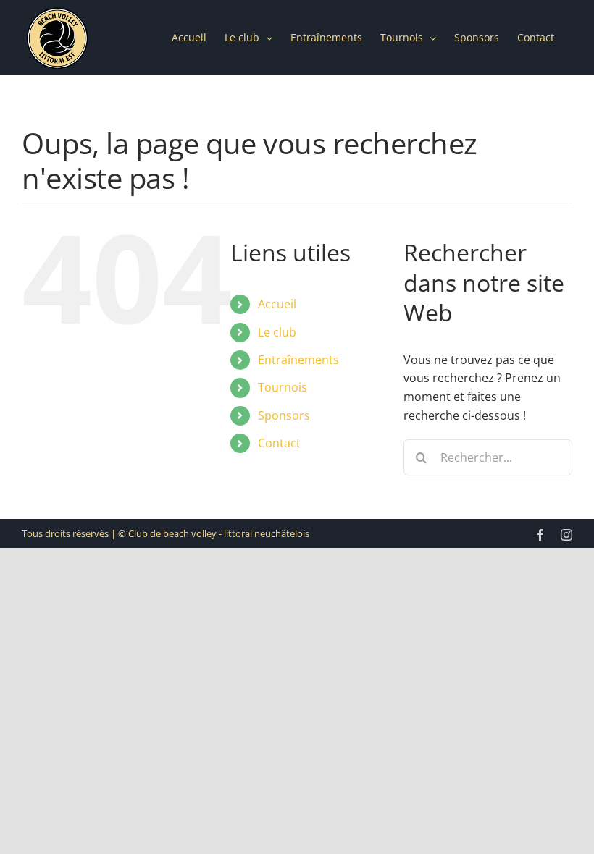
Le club (277, 332)
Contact (279, 443)
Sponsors (284, 415)
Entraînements (298, 360)
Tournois (282, 387)
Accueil (277, 304)
